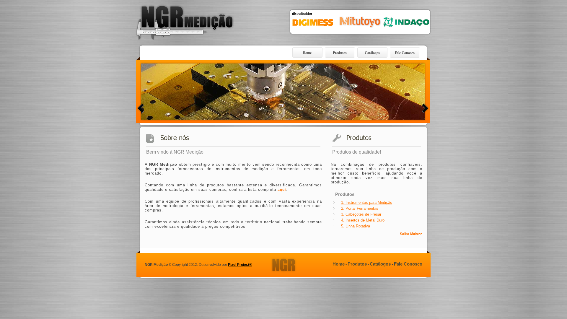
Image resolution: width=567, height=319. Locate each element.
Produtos (340, 52)
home (339, 263)
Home (307, 52)
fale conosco (408, 263)
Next (425, 108)
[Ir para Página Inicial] (185, 43)
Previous (140, 108)
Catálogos (372, 52)
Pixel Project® (240, 265)
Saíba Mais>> (411, 234)
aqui (282, 190)
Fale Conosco (405, 52)
